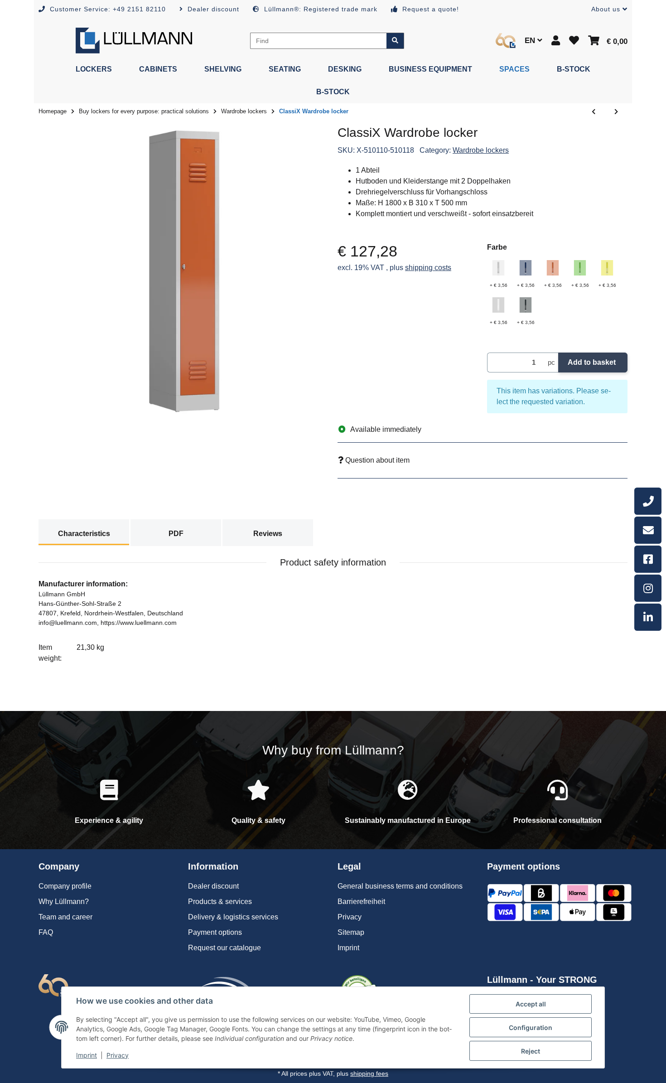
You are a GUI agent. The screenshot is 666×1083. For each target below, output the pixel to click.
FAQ (46, 932)
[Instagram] (647, 588)
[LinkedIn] (647, 617)
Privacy (117, 1055)
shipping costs (428, 267)
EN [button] (531, 40)
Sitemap (351, 932)
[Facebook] (647, 559)
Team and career (65, 917)
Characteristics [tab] (84, 533)
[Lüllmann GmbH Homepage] (134, 40)
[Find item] (395, 41)
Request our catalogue (224, 948)
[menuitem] (93, 69)
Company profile (65, 886)
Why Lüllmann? (64, 901)
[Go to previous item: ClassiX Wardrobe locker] (593, 112)
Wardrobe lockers (481, 150)
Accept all (531, 1004)
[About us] (506, 40)
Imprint (86, 1055)
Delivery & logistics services (233, 917)
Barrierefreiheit (361, 901)
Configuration (530, 1027)
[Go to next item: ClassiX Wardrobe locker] (616, 112)
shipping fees (369, 1073)
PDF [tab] (176, 533)
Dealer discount (213, 886)
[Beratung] (647, 501)
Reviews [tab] (267, 533)
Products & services (220, 901)
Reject (530, 1051)
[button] (605, 9)
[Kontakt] (647, 530)
